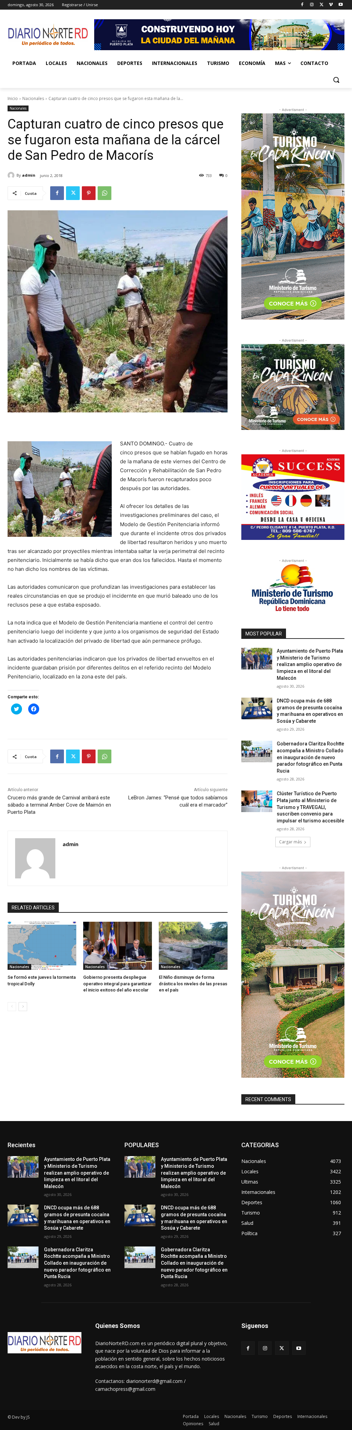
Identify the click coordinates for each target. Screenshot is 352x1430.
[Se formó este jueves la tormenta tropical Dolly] (42, 946)
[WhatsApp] (104, 193)
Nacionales (33, 98)
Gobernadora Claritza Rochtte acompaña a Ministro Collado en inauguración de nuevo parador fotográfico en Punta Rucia (310, 757)
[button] (336, 79)
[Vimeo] (331, 5)
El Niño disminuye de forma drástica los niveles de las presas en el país (193, 983)
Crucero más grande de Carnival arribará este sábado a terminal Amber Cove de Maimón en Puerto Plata (59, 805)
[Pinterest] (89, 193)
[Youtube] (340, 5)
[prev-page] (12, 1006)
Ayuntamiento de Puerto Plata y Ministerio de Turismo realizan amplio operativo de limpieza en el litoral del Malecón (310, 664)
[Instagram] (312, 5)
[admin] (12, 175)
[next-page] (23, 1006)
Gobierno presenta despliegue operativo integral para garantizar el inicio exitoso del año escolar (117, 983)
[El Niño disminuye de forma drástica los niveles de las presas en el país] (193, 946)
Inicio (13, 98)
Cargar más (290, 842)
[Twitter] (322, 5)
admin (28, 175)
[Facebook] (302, 5)
